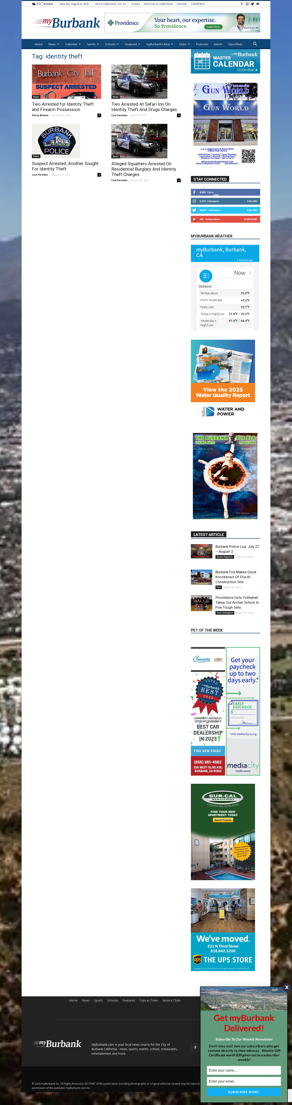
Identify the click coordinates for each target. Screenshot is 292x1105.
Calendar (182, 3)
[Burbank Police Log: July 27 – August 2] (201, 515)
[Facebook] (241, 4)
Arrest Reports (225, 520)
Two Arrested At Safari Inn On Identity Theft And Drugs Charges (144, 107)
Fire (219, 551)
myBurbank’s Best (158, 44)
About (224, 960)
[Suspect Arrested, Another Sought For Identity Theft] (66, 141)
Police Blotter (40, 115)
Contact (135, 3)
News (52, 44)
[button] (255, 44)
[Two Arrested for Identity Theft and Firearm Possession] (66, 82)
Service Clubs (171, 960)
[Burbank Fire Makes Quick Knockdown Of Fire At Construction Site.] (201, 541)
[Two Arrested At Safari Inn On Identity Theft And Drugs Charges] (146, 82)
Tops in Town (148, 960)
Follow (252, 201)
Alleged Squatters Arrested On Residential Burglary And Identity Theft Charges (143, 169)
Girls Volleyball (225, 576)
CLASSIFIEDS (198, 3)
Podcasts (202, 44)
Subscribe (250, 219)
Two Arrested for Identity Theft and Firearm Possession (63, 107)
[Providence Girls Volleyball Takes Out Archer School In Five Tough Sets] (201, 567)
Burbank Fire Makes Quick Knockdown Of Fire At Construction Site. (235, 541)
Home (39, 44)
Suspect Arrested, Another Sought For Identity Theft (65, 166)
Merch (218, 44)
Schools (110, 44)
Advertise (253, 960)
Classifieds (235, 44)
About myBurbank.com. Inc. (111, 3)
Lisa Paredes (119, 115)
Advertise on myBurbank (158, 3)
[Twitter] (252, 4)
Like (215, 195)
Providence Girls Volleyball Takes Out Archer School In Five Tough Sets (237, 567)
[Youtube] (257, 4)
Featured (131, 44)
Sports (91, 44)
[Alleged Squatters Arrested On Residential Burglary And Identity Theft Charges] (146, 141)
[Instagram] (247, 4)
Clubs (183, 44)
